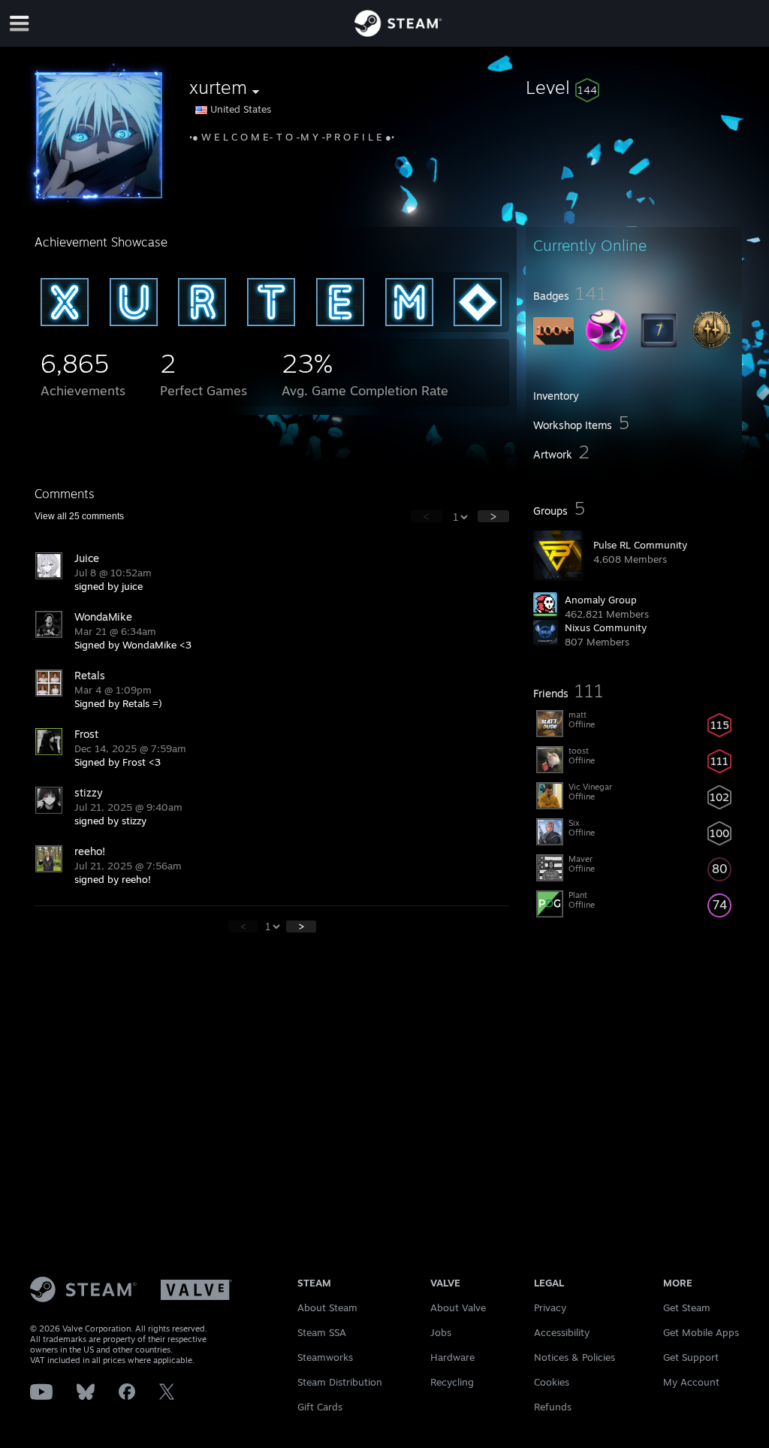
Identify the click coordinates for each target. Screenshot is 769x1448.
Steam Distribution (339, 1382)
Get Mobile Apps (701, 1332)
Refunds (552, 1407)
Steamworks (325, 1357)
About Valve (458, 1307)
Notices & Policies (574, 1357)
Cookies (551, 1382)
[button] (634, 87)
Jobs (440, 1332)
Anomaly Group (601, 600)
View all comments (79, 516)
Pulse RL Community (640, 545)
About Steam (327, 1307)
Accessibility (562, 1332)
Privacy (550, 1307)
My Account (691, 1382)
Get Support (691, 1357)
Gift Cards (319, 1407)
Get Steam (686, 1307)
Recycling (452, 1382)
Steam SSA (321, 1332)
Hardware (452, 1357)
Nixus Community (606, 627)
